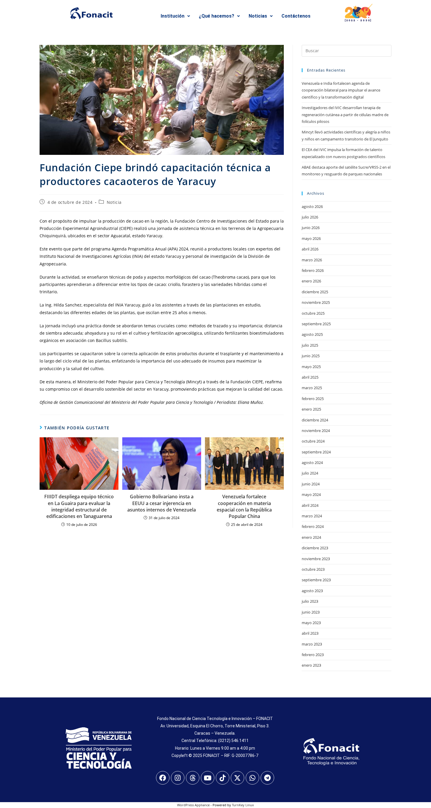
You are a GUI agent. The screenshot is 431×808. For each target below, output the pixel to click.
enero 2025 (311, 409)
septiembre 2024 (316, 452)
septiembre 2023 (316, 579)
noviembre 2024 (316, 430)
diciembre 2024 (315, 420)
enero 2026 (311, 281)
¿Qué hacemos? (216, 16)
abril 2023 (310, 633)
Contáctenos (295, 16)
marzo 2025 (312, 387)
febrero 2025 (313, 398)
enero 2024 (311, 537)
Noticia (114, 202)
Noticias (258, 16)
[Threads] (192, 778)
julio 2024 (310, 473)
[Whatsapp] (252, 778)
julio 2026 (310, 217)
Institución (172, 16)
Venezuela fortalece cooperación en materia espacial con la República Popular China (244, 506)
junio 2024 (311, 484)
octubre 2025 (313, 313)
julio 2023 (310, 601)
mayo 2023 (311, 622)
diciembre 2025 (315, 291)
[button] (175, 16)
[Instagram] (177, 778)
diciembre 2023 (315, 547)
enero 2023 (311, 665)
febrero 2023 (313, 654)
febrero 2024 (313, 526)
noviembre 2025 (316, 302)
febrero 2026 (313, 270)
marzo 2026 (312, 259)
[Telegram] (267, 778)
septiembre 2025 (316, 323)
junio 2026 (311, 227)
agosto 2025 (312, 334)
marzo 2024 (312, 516)
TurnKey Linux (243, 805)
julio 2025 (310, 345)
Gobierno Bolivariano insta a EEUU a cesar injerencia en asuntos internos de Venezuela (161, 503)
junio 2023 (311, 612)
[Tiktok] (222, 778)
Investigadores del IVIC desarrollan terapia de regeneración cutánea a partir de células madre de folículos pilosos (345, 114)
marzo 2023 (312, 644)
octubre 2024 (313, 441)
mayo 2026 (311, 238)
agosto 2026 (312, 206)
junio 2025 (311, 355)
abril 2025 (310, 377)
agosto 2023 (312, 590)
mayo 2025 (311, 366)
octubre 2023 (313, 569)
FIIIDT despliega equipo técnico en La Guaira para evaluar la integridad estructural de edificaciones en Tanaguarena (79, 506)
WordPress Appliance (193, 805)
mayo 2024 (311, 494)
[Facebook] (162, 778)
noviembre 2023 (316, 558)
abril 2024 (310, 505)
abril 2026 (310, 249)
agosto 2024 (312, 462)
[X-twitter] (237, 778)
